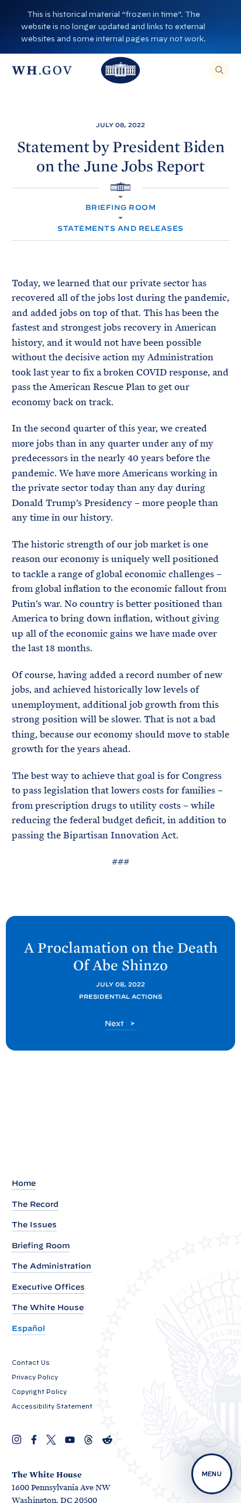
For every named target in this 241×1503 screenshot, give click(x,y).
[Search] (219, 70)
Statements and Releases (120, 228)
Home (24, 1183)
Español (28, 1328)
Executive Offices (48, 1287)
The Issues (34, 1224)
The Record (35, 1204)
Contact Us (31, 1362)
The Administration (51, 1266)
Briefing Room (120, 207)
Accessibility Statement (52, 1406)
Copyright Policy (39, 1391)
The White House (48, 1307)
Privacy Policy (35, 1377)
